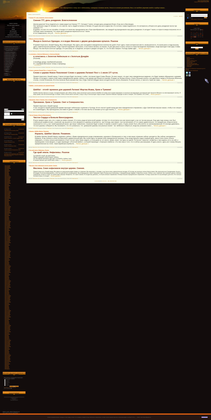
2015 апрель (7, 200)
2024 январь (7, 330)
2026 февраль (8, 361)
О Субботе (7, 67)
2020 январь (7, 270)
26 (195, 36)
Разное (6, 73)
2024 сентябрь (8, 340)
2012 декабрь (7, 165)
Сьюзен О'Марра (8, 63)
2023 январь (7, 315)
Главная (195, 1)
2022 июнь (7, 306)
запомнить (190, 17)
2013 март (7, 169)
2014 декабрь (7, 195)
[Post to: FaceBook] (189, 72)
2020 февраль (8, 272)
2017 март (7, 228)
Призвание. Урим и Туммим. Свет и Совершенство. (43, 99)
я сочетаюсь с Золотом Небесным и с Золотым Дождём (45, 54)
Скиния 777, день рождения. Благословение (41, 17)
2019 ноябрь (7, 268)
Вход (205, 1)
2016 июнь (7, 217)
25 (193, 36)
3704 (19, 149)
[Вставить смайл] (23, 109)
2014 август (7, 190)
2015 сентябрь (8, 206)
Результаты (6, 387)
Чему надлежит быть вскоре (11, 49)
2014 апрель (7, 185)
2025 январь (7, 345)
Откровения (7, 66)
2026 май (7, 364)
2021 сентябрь (8, 295)
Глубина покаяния (8, 142)
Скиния (188, 59)
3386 (22, 138)
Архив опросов (13, 387)
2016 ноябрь (7, 223)
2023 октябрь (7, 326)
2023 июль (7, 322)
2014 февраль (8, 183)
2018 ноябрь (7, 253)
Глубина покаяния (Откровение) (11, 149)
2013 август (7, 175)
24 (191, 36)
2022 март (7, 303)
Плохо (7, 383)
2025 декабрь (7, 358)
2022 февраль (8, 301)
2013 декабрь (7, 180)
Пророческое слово (9, 58)
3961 (17, 130)
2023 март (7, 317)
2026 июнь (7, 366)
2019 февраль (8, 257)
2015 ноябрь (7, 209)
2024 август (7, 338)
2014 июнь (7, 188)
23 (202, 35)
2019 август (7, 264)
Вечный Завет (190, 62)
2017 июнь (7, 232)
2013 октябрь (7, 178)
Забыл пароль (194, 19)
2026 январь (7, 360)
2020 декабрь (7, 284)
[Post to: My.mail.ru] (187, 75)
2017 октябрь (7, 237)
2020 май (7, 275)
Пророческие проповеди (192, 63)
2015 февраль (8, 197)
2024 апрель (7, 334)
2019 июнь (7, 262)
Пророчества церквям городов (11, 48)
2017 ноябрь (7, 238)
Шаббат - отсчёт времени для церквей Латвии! (42, 85)
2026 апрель (7, 363)
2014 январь (7, 181)
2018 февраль (8, 242)
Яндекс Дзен (189, 65)
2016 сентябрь (8, 221)
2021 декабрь (7, 299)
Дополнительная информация (191, 70)
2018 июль (7, 248)
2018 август (7, 249)
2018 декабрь (7, 254)
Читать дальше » (61, 33)
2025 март (7, 347)
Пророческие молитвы (9, 56)
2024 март (7, 332)
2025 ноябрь (7, 357)
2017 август (7, 235)
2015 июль (7, 204)
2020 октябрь (7, 282)
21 (198, 35)
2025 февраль (8, 346)
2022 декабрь (7, 314)
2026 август (7, 368)
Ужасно (7, 385)
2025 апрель (7, 348)
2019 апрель (7, 259)
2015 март (7, 199)
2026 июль (7, 367)
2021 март (7, 288)
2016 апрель (7, 215)
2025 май (7, 350)
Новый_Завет (48, 35)
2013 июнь (7, 173)
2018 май (7, 246)
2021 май (7, 290)
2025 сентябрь (8, 355)
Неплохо (8, 382)
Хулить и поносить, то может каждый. (12, 138)
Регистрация (200, 1)
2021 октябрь (7, 296)
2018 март (7, 243)
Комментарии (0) (69, 35)
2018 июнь (7, 247)
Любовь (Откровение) (8, 146)
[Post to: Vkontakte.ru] (189, 75)
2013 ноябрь (7, 179)
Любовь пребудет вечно (192, 60)
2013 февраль (8, 168)
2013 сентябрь (8, 176)
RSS (208, 1)
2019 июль (7, 263)
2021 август (7, 294)
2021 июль (7, 293)
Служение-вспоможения (10, 52)
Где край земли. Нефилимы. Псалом (39, 150)
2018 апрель (7, 244)
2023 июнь (7, 321)
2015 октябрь (7, 207)
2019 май (7, 261)
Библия (188, 57)
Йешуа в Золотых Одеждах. (37, 38)
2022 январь (7, 300)
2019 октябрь (7, 267)
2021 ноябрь (7, 298)
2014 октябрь (7, 192)
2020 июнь (7, 277)
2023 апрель (7, 319)
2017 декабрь (7, 239)
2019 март (7, 258)
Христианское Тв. (190, 58)
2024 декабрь (7, 343)
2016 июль (7, 218)
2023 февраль (8, 316)
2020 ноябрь (7, 283)
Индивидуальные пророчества (11, 46)
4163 (10, 155)
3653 (16, 134)
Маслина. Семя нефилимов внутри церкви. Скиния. (43, 165)
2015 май (7, 201)
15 (200, 33)
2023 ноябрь (7, 327)
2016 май (7, 216)
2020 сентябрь (8, 280)
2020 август (7, 279)
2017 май (7, 231)
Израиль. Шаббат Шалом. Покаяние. (39, 131)
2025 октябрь (7, 356)
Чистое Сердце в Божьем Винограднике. (40, 115)
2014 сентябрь (8, 191)
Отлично (8, 379)
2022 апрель (7, 304)
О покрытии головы (9, 61)
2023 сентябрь (8, 325)
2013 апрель (7, 170)
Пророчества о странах (10, 55)
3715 (13, 142)
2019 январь (7, 256)
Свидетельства (8, 64)
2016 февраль (8, 212)
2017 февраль (8, 227)
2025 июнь (7, 351)
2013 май (7, 171)
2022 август (7, 309)
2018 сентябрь (8, 251)
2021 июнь (7, 291)
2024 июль (7, 337)
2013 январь (7, 166)
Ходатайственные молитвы (10, 130)
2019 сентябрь (8, 265)
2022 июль (7, 308)
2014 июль (7, 189)
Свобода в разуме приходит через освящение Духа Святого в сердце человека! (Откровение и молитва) (14, 154)
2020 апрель (7, 274)
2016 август (7, 220)
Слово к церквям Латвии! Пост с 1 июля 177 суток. (43, 70)
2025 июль (7, 352)
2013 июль (7, 174)
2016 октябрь (7, 222)
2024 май (7, 335)
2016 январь (7, 211)
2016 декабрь (7, 225)
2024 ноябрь (7, 342)
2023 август (7, 324)
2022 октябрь (7, 311)
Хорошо (7, 381)
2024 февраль (8, 331)
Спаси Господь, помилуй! (9, 134)
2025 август (7, 353)
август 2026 (196, 28)
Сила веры (189, 66)
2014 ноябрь (7, 194)
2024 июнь (7, 336)
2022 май (7, 305)
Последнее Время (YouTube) (193, 64)
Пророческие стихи (9, 59)
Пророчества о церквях (10, 53)
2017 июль (7, 233)
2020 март (7, 273)
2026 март (7, 362)
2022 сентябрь (8, 310)
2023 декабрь (7, 329)
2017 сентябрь (8, 236)
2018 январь (7, 241)
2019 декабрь (7, 269)
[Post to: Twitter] (187, 72)
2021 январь (7, 285)
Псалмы (6, 74)
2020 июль (7, 278)
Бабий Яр (7, 69)
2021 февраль (8, 287)
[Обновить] (22, 109)
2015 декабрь (7, 210)
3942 (15, 146)
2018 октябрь (7, 252)
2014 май (7, 186)
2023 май (7, 320)
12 (195, 33)
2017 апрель (7, 230)
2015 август (7, 205)
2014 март (7, 184)
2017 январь (7, 226)
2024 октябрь (7, 341)
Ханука (6, 70)
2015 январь (7, 196)
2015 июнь (7, 202)
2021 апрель (7, 289)
